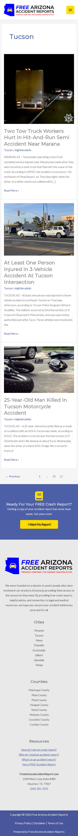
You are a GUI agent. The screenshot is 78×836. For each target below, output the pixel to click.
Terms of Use (55, 823)
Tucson (8, 150)
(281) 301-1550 (39, 788)
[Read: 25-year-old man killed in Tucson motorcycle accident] (39, 369)
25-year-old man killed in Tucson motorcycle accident (35, 406)
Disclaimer (39, 823)
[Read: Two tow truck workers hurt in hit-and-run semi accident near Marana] (39, 88)
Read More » (11, 190)
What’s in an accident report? (39, 759)
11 (54, 476)
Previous (13, 476)
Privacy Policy (23, 823)
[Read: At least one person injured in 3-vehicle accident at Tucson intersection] (39, 229)
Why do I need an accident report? (39, 754)
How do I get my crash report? (39, 749)
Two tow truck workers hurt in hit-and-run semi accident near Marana (36, 137)
